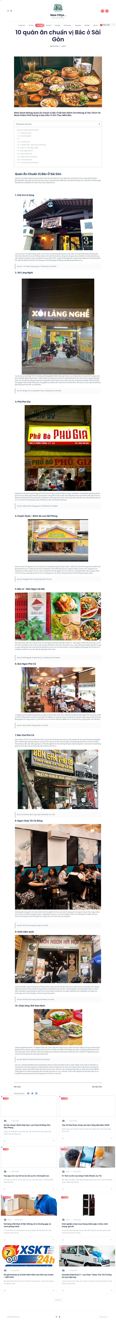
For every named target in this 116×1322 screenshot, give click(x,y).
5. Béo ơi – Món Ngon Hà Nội (29, 148)
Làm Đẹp (57, 25)
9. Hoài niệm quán (26, 159)
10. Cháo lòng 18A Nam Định (29, 162)
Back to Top (103, 1317)
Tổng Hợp (78, 25)
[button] (99, 124)
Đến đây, (18, 1065)
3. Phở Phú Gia (25, 142)
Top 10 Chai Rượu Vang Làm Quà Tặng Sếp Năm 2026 (85, 1125)
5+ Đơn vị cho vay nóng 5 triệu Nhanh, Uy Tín (82, 1176)
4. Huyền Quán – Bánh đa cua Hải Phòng (33, 145)
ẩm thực (58, 1071)
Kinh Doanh (67, 25)
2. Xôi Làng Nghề (25, 136)
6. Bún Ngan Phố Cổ (26, 151)
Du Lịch (48, 25)
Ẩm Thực (40, 25)
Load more (58, 1300)
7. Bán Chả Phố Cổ (26, 154)
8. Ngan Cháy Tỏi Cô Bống (28, 157)
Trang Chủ (21, 25)
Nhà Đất (87, 25)
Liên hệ (95, 25)
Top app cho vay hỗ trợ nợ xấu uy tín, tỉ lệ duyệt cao (26, 1176)
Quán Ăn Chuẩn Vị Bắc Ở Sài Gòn (28, 130)
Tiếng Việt (106, 25)
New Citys (58, 14)
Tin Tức (31, 25)
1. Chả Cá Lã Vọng (25, 133)
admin (68, 1171)
